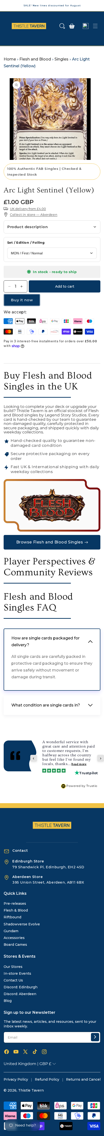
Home (10, 59)
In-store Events (17, 973)
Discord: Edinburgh (20, 987)
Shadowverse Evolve (22, 924)
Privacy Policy (16, 1079)
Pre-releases (15, 903)
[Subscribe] (95, 1037)
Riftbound (12, 917)
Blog (8, 1000)
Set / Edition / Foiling (26, 242)
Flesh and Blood (35, 59)
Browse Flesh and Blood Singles (49, 542)
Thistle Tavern (31, 1090)
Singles (61, 59)
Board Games (15, 944)
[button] (62, 26)
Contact (20, 850)
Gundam (11, 931)
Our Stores (13, 966)
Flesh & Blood (16, 910)
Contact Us (13, 980)
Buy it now (22, 300)
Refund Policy (47, 1079)
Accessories (14, 938)
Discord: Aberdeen (20, 994)
